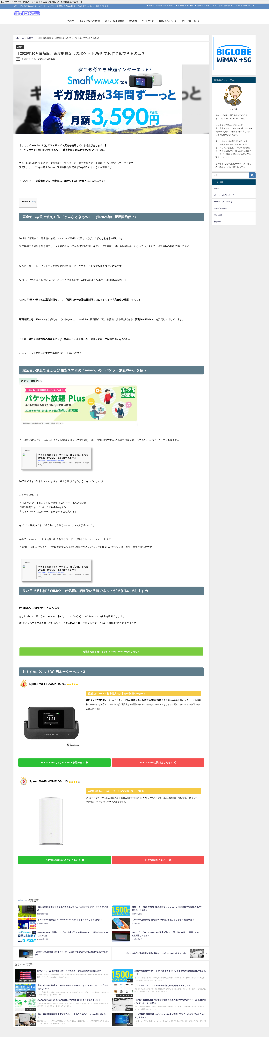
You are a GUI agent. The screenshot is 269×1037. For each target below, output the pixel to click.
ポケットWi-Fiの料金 (185, 5)
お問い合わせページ (226, 5)
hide (33, 202)
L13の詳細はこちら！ (156, 860)
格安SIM (200, 5)
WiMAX (151, 5)
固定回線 (218, 215)
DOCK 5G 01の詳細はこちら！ (156, 762)
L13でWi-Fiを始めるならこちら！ (63, 860)
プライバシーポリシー (245, 5)
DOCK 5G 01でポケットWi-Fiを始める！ (62, 762)
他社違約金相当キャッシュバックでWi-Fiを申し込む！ (111, 651)
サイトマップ (211, 5)
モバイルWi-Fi (220, 208)
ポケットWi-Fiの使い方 (166, 5)
